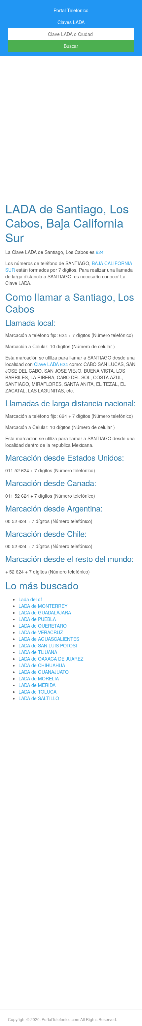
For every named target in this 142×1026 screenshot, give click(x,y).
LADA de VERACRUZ (40, 632)
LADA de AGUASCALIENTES (48, 639)
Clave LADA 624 (51, 364)
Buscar (71, 46)
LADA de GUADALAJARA (44, 612)
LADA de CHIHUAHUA (41, 665)
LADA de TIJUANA (37, 652)
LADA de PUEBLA (37, 619)
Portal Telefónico (71, 10)
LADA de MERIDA (36, 685)
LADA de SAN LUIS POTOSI (47, 645)
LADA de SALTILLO (38, 698)
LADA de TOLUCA (37, 691)
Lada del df (30, 599)
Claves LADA (71, 22)
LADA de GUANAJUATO (43, 671)
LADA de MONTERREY (42, 606)
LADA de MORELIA (38, 678)
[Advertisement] (71, 127)
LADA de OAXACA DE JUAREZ (51, 658)
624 (100, 252)
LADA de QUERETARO (42, 625)
